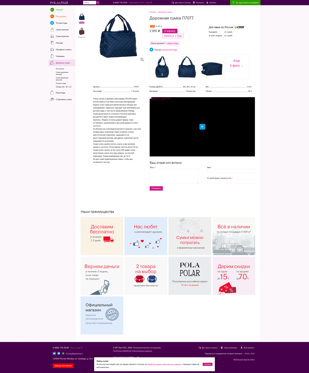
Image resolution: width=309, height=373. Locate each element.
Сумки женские (62, 30)
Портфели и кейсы (63, 50)
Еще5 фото (235, 63)
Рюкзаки (59, 43)
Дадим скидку (173, 43)
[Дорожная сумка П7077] (125, 36)
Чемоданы (60, 56)
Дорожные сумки (63, 63)
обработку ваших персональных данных (164, 364)
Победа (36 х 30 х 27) (63, 87)
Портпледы (60, 93)
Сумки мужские (62, 36)
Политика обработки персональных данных (132, 351)
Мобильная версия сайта (243, 360)
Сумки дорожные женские (62, 73)
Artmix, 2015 (249, 354)
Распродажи (61, 16)
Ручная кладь (61, 23)
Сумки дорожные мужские (62, 79)
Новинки (59, 10)
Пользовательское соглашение (147, 348)
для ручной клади (169, 50)
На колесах (60, 69)
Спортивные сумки (64, 99)
